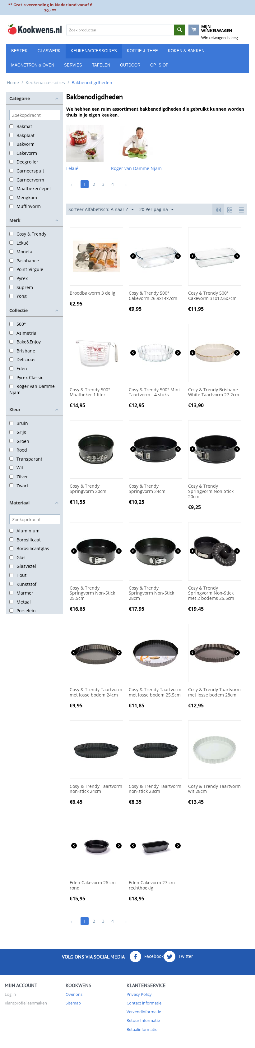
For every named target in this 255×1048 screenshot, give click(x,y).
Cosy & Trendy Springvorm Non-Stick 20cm (211, 491)
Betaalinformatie (142, 1029)
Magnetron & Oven (32, 65)
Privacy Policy (139, 994)
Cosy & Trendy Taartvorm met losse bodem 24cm (96, 692)
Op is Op (159, 65)
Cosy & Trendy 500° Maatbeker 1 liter (90, 392)
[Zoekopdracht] (179, 30)
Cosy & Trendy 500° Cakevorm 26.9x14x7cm (153, 296)
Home (13, 82)
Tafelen (101, 65)
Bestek (19, 50)
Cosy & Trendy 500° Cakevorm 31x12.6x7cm (212, 296)
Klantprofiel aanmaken (26, 1003)
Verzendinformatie (144, 1011)
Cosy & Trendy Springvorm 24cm (147, 489)
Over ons (74, 994)
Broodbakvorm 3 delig (92, 293)
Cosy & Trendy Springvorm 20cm (88, 489)
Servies (73, 65)
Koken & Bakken (186, 50)
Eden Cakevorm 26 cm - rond (94, 885)
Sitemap (73, 1003)
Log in (10, 994)
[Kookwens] (34, 29)
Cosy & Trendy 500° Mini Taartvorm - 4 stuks (154, 392)
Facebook (153, 956)
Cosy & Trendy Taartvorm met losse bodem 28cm (214, 692)
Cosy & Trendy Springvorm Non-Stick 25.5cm (92, 593)
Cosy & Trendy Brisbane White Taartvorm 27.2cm (213, 392)
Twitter (185, 956)
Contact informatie (144, 1003)
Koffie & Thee (142, 50)
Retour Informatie (143, 1020)
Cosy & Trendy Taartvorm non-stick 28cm (155, 789)
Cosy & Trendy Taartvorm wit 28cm (214, 789)
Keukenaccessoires (94, 50)
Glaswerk (49, 50)
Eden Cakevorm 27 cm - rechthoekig (153, 885)
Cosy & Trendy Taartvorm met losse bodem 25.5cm (155, 692)
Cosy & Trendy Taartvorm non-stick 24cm (96, 789)
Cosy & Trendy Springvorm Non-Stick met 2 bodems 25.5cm (211, 593)
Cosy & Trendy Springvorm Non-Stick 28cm (151, 593)
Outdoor (130, 65)
